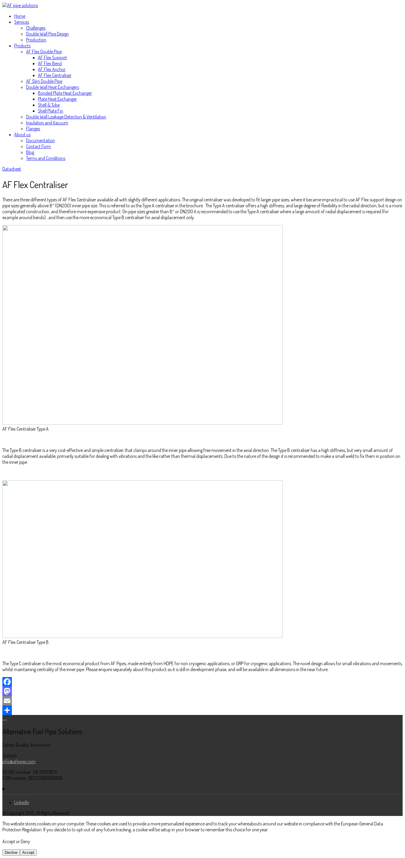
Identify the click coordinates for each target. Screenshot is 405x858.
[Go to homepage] (20, 5)
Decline (11, 852)
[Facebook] (202, 682)
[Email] (202, 700)
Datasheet (11, 169)
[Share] (202, 710)
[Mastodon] (202, 691)
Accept (28, 852)
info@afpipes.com (19, 761)
